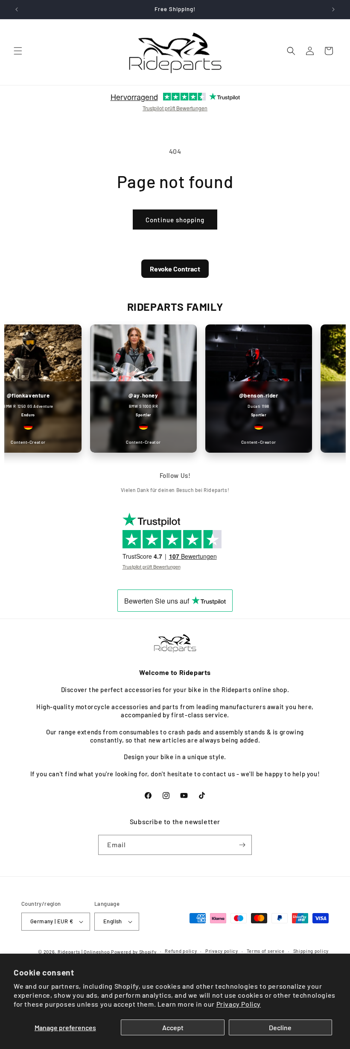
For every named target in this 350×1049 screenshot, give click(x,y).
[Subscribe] (242, 845)
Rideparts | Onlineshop (84, 952)
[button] (18, 50)
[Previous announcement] (16, 9)
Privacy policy (221, 951)
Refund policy (181, 951)
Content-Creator (76, 442)
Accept (173, 1027)
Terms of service (266, 951)
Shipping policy (311, 951)
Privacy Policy (238, 1004)
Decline (280, 1027)
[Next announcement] (333, 9)
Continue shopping (175, 220)
